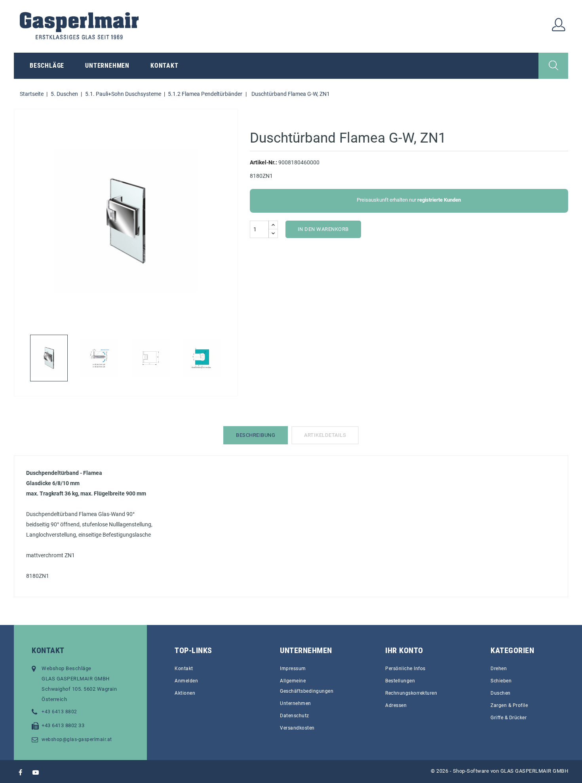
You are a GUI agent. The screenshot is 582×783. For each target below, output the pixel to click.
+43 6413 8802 (59, 711)
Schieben (501, 681)
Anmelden (186, 681)
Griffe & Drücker (509, 717)
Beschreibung (255, 435)
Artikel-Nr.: (263, 162)
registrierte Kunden (439, 200)
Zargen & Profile (509, 705)
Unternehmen (107, 65)
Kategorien (512, 650)
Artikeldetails (325, 435)
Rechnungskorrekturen (411, 693)
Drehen (499, 668)
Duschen (501, 693)
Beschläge (47, 65)
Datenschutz (294, 715)
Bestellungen (400, 681)
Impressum (293, 668)
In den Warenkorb (323, 229)
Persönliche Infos (405, 668)
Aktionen (185, 693)
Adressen (396, 705)
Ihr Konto (404, 650)
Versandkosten (297, 728)
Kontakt (164, 65)
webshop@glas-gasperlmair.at (77, 739)
